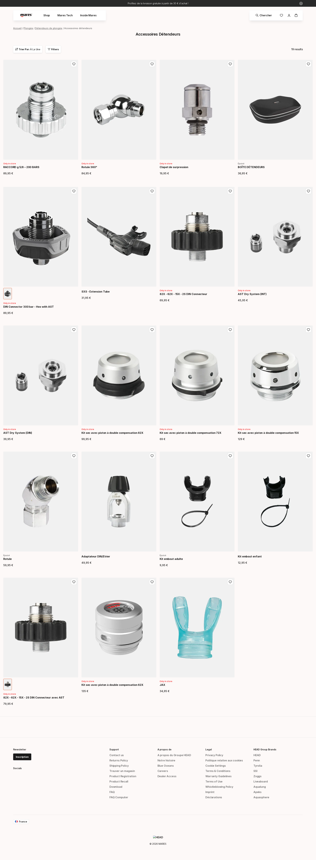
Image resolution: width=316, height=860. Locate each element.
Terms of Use (214, 781)
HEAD (257, 755)
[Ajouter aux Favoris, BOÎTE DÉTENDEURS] (308, 64)
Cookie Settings (215, 765)
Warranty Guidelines (218, 776)
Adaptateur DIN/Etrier (95, 556)
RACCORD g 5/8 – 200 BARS (21, 167)
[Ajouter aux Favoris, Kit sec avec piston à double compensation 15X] (308, 330)
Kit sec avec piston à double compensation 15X (268, 432)
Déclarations (213, 797)
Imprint (209, 792)
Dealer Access (167, 776)
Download (115, 786)
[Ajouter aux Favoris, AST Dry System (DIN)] (74, 330)
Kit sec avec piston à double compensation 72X (190, 432)
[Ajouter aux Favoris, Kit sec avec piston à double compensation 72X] (230, 330)
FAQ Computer (118, 797)
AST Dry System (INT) (252, 294)
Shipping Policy (119, 765)
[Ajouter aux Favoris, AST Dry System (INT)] (308, 191)
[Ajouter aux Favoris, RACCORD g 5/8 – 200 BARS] (74, 64)
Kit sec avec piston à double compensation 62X (112, 684)
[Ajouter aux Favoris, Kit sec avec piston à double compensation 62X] (152, 582)
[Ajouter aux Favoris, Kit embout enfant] (308, 456)
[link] (281, 15)
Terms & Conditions (217, 771)
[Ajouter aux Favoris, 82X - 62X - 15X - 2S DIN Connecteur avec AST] (74, 582)
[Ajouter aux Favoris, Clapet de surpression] (230, 64)
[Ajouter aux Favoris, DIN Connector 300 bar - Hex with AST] (74, 191)
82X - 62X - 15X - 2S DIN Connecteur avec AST (33, 697)
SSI (255, 771)
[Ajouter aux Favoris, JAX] (230, 582)
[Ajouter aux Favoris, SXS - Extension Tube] (152, 191)
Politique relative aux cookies (224, 760)
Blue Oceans (166, 765)
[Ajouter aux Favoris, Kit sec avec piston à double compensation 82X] (152, 330)
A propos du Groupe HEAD (174, 755)
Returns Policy (118, 760)
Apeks (257, 792)
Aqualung (259, 786)
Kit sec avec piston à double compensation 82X (112, 432)
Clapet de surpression (174, 167)
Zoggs (257, 776)
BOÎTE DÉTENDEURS (251, 167)
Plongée (28, 28)
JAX (162, 684)
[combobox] (27, 49)
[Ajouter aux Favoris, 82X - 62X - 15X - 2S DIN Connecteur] (230, 191)
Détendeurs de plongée (48, 28)
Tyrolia (257, 765)
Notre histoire (166, 760)
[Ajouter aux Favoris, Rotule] (74, 456)
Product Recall (118, 781)
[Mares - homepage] (26, 15)
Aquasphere (261, 797)
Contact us (116, 755)
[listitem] (7, 293)
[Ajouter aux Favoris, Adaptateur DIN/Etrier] (152, 456)
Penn (256, 760)
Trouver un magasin (122, 771)
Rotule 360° (89, 167)
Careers (163, 771)
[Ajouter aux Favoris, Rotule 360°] (152, 64)
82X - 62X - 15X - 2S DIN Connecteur (183, 294)
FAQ (112, 792)
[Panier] (296, 15)
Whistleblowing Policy (219, 786)
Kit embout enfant (250, 556)
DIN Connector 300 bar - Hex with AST (28, 306)
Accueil (17, 28)
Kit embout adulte (171, 559)
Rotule (7, 559)
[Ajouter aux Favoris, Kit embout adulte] (230, 456)
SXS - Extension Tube (95, 291)
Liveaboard (260, 781)
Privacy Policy (214, 755)
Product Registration (122, 776)
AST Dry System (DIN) (17, 432)
